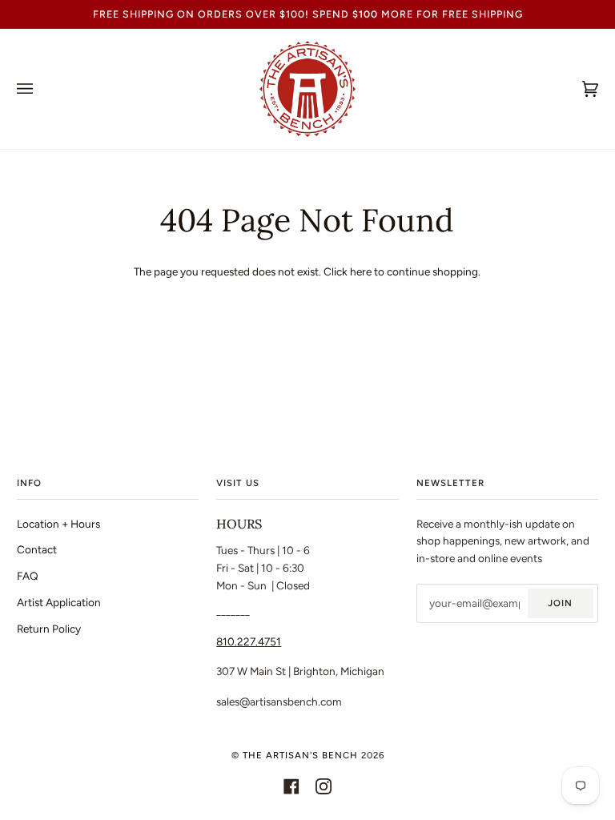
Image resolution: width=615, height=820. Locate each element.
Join (560, 603)
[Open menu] (41, 89)
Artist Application (59, 602)
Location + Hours (58, 523)
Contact (37, 549)
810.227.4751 (248, 641)
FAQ (27, 575)
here (361, 271)
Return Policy (49, 628)
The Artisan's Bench (300, 755)
